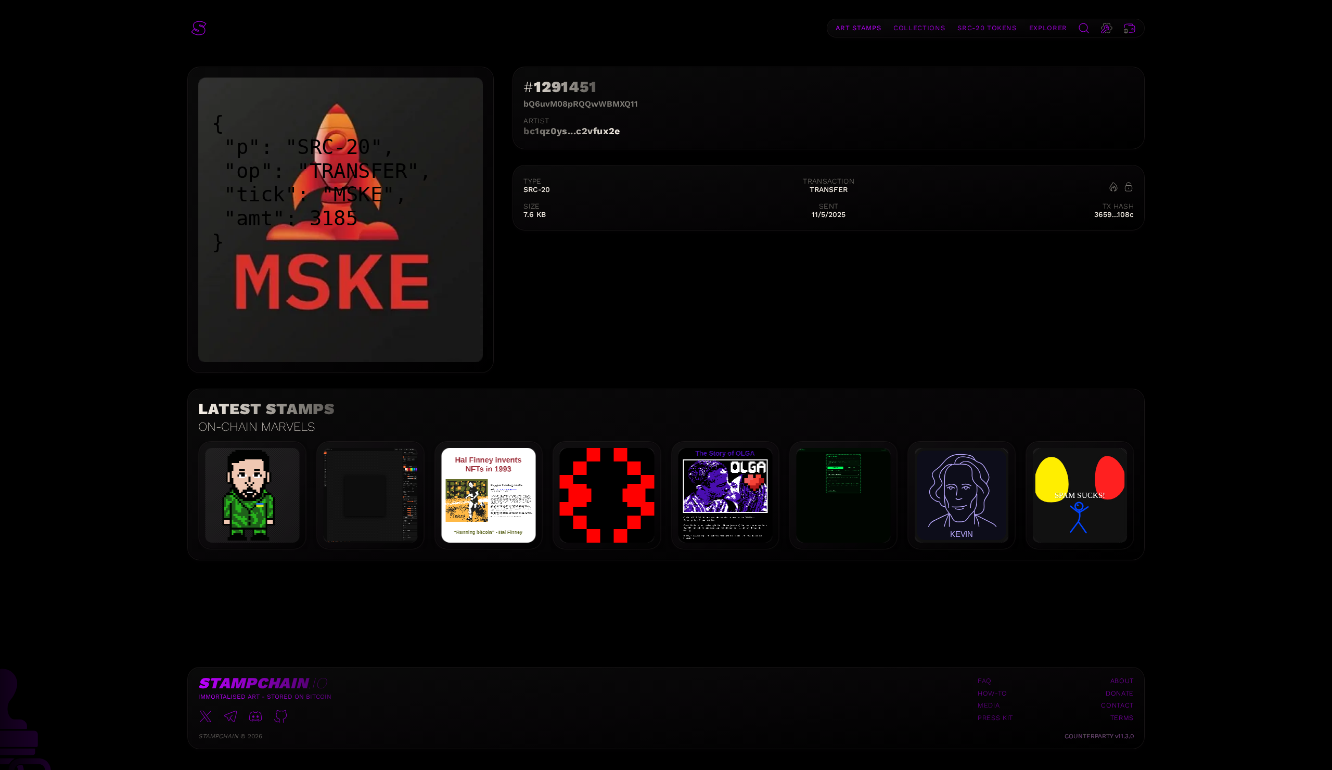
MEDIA (989, 705)
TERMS (1122, 718)
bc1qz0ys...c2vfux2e (571, 130)
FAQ (985, 681)
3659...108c (1114, 214)
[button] (198, 28)
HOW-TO (992, 693)
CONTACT (1117, 705)
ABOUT (1122, 681)
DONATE (1120, 693)
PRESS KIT (995, 718)
